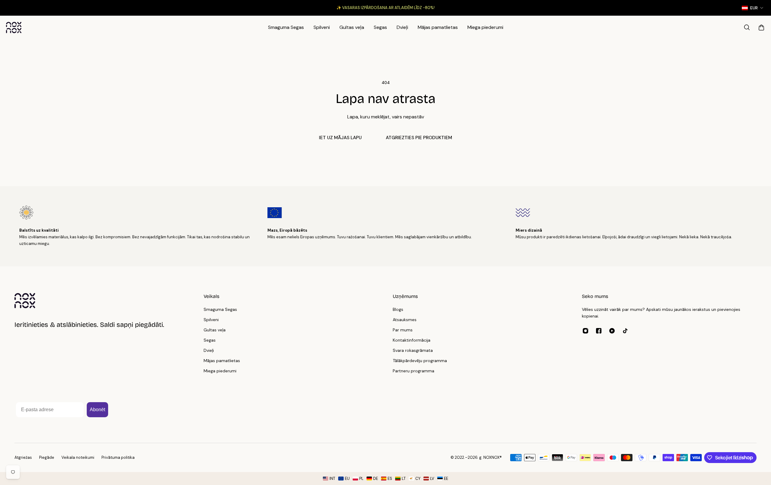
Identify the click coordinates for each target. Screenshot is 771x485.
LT (404, 478)
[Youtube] (612, 330)
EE (446, 478)
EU (347, 478)
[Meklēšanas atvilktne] (747, 27)
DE (375, 478)
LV (432, 478)
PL (361, 478)
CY (417, 478)
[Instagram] (585, 330)
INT (332, 478)
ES (390, 478)
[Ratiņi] (761, 27)
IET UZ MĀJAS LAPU (340, 138)
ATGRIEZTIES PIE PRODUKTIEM (419, 138)
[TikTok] (625, 330)
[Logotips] (14, 27)
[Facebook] (598, 330)
